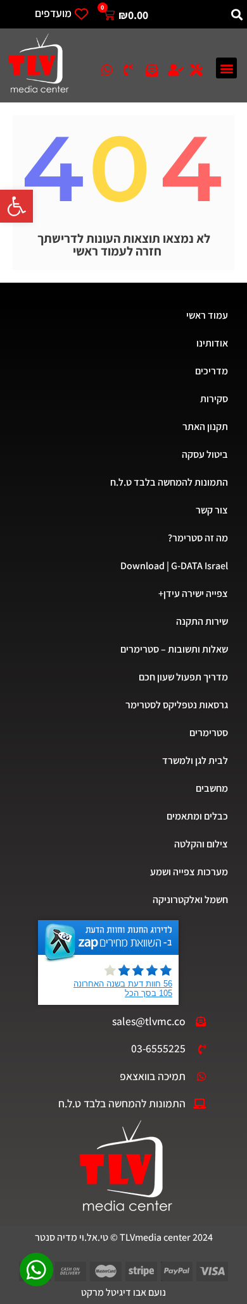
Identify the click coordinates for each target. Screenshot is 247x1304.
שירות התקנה (202, 621)
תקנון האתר (205, 426)
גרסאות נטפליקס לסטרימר (176, 704)
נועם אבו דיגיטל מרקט (123, 1292)
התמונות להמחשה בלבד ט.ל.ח (169, 482)
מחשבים (212, 788)
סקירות (214, 398)
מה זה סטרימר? (198, 537)
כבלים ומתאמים (197, 816)
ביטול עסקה (205, 454)
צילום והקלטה (201, 844)
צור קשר (212, 510)
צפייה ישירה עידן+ (193, 593)
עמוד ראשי (207, 315)
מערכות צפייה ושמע (189, 871)
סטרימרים (208, 732)
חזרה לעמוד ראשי (117, 251)
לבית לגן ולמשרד (195, 760)
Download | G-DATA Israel (174, 565)
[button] (16, 206)
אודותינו (212, 343)
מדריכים (211, 371)
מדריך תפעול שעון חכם (183, 677)
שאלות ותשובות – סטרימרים (174, 649)
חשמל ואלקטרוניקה (190, 899)
